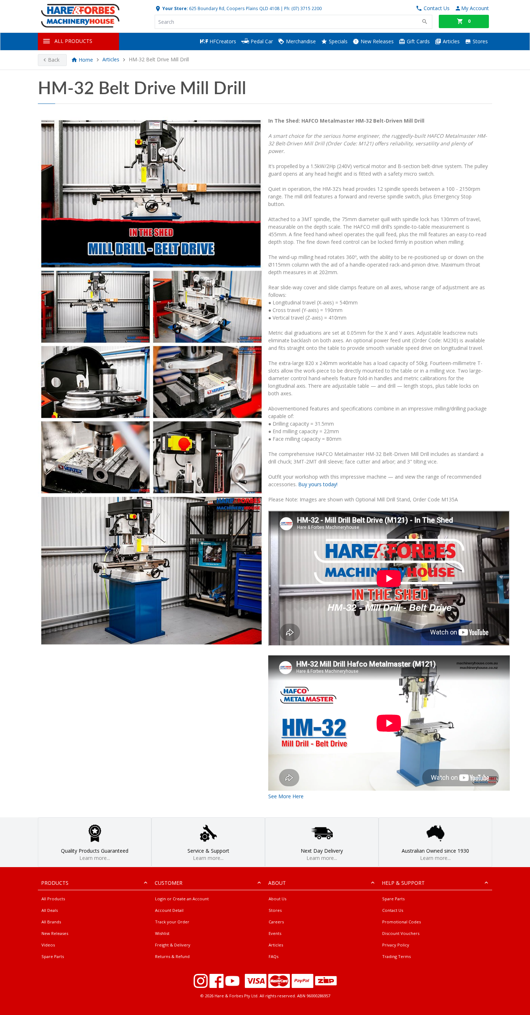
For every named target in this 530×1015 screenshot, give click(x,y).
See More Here (286, 796)
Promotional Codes (401, 921)
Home (86, 59)
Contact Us (392, 910)
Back (53, 59)
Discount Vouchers (400, 933)
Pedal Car (261, 41)
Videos (48, 945)
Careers (276, 921)
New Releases (376, 41)
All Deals (49, 910)
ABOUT (277, 882)
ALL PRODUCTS (73, 41)
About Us (277, 898)
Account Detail (169, 910)
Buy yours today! (317, 484)
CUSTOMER (168, 882)
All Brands (51, 921)
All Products (53, 898)
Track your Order (172, 921)
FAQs (273, 956)
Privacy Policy (395, 945)
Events (275, 933)
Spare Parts (52, 956)
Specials (337, 41)
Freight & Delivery (172, 945)
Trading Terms (396, 956)
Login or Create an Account (182, 898)
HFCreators (222, 41)
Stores (479, 41)
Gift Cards (417, 41)
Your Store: (174, 8)
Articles (450, 41)
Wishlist (162, 933)
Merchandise (300, 41)
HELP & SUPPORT (403, 882)
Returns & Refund (172, 956)
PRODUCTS (55, 882)
